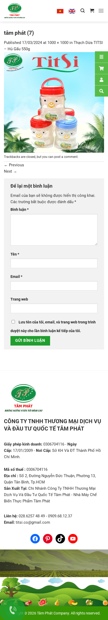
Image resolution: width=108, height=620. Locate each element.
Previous (14, 165)
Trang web (19, 299)
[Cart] (101, 68)
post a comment (66, 157)
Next (10, 171)
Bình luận (19, 209)
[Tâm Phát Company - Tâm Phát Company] (20, 11)
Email (16, 276)
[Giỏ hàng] (92, 11)
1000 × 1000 (57, 42)
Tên (14, 254)
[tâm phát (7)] (54, 102)
